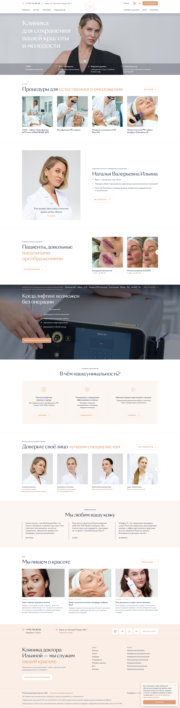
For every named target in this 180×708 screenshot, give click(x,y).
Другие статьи (147, 562)
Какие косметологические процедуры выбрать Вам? (88, 603)
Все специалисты (145, 447)
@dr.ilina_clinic (149, 631)
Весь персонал (100, 199)
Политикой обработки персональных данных (156, 696)
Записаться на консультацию (37, 340)
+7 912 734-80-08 (32, 3)
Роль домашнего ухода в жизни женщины (132, 602)
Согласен (159, 702)
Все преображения (32, 269)
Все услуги (148, 89)
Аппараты (42, 415)
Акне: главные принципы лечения (36, 602)
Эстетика (25, 599)
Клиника (132, 415)
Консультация (150, 3)
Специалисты (86, 415)
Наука (71, 599)
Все (150, 287)
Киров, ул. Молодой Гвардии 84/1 (58, 3)
